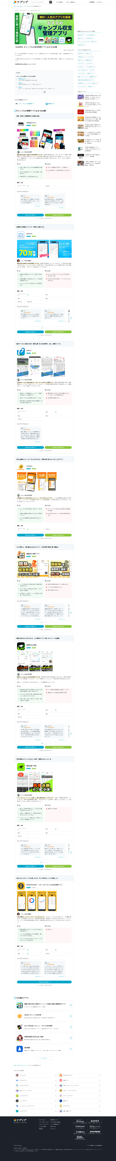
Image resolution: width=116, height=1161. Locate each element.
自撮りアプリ (90, 73)
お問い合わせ (53, 1126)
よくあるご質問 (42, 1126)
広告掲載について (54, 1119)
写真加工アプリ (81, 57)
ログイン (100, 2)
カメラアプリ (89, 63)
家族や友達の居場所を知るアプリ (86, 80)
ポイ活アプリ (81, 66)
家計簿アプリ (81, 35)
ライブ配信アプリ (90, 66)
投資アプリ (94, 41)
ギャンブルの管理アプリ (26, 76)
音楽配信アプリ (89, 60)
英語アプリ (80, 60)
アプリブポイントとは (44, 1122)
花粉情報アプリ (81, 83)
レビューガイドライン (44, 1124)
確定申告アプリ (81, 45)
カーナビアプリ (81, 73)
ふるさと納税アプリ (91, 35)
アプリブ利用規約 (90, 1145)
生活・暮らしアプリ (22, 6)
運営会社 (41, 1128)
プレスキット (53, 1128)
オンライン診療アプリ (92, 83)
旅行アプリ (89, 53)
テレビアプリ (81, 63)
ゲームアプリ (90, 57)
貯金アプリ (80, 38)
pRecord (21, 83)
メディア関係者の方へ (55, 1124)
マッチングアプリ (82, 86)
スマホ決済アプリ (89, 38)
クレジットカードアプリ (83, 41)
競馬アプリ (91, 86)
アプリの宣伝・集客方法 (55, 1122)
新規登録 (92, 2)
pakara (20, 87)
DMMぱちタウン (22, 78)
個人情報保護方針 (98, 1145)
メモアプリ (92, 70)
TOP (15, 6)
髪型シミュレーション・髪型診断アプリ (87, 76)
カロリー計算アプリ (82, 70)
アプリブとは (42, 1119)
